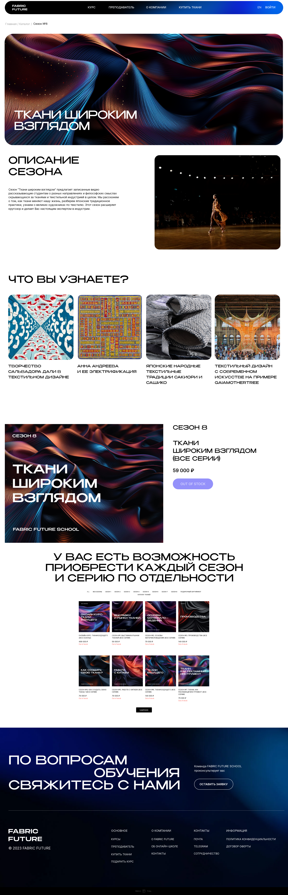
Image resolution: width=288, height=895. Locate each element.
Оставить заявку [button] (214, 784)
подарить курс (122, 861)
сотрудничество (206, 853)
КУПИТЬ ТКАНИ (190, 7)
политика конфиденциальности (251, 839)
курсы (115, 839)
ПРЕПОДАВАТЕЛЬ (121, 7)
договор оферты (238, 846)
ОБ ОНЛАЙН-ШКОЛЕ (164, 846)
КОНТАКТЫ (158, 853)
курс (91, 7)
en (259, 7)
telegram (201, 846)
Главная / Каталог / (18, 24)
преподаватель (122, 846)
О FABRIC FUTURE (162, 839)
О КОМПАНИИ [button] (156, 7)
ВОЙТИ (270, 7)
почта (198, 839)
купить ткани (121, 854)
